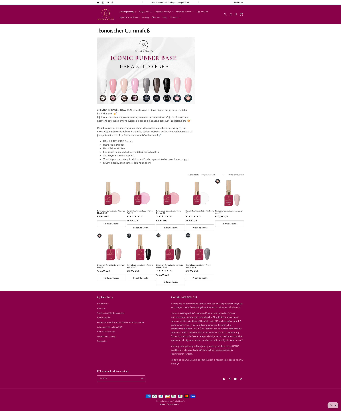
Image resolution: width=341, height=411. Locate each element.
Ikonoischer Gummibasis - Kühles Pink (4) (140, 212)
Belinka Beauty (167, 401)
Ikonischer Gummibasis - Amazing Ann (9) (228, 212)
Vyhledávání (102, 303)
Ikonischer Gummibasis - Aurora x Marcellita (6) (169, 266)
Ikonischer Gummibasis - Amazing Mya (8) (110, 266)
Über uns (101, 308)
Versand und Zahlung (106, 336)
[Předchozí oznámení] (142, 2)
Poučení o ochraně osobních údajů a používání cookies (120, 322)
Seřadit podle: (193, 175)
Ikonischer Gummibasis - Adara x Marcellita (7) (140, 266)
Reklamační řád (103, 317)
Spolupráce (102, 341)
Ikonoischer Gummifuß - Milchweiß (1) (200, 212)
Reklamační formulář (106, 332)
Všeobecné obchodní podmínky (111, 313)
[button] (128, 11)
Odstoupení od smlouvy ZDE (109, 327)
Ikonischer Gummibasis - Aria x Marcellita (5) (198, 266)
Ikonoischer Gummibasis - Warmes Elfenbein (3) (111, 212)
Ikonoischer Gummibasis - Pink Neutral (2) (168, 212)
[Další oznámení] (199, 2)
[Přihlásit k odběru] (142, 378)
